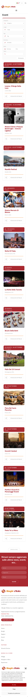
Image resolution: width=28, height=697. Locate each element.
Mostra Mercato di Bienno (12, 211)
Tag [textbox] (8, 36)
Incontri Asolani (11, 451)
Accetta (14, 684)
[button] (25, 668)
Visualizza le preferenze (14, 693)
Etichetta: (6, 40)
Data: (5, 46)
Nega (14, 689)
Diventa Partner (5, 648)
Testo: (5, 51)
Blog (2, 640)
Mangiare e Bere (5, 659)
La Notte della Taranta (13, 290)
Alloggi (3, 656)
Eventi (3, 637)
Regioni (3, 634)
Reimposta (21, 58)
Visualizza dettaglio (16, 96)
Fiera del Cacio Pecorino (10, 409)
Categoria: (6, 20)
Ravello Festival (11, 169)
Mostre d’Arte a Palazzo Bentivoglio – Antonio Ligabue (14, 129)
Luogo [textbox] (8, 29)
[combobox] (15, 23)
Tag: (4, 33)
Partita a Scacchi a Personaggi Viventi (12, 491)
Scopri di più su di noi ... (7, 620)
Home (3, 628)
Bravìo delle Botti (11, 331)
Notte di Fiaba (10, 251)
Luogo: (5, 27)
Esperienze (4, 662)
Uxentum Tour (5, 614)
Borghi (3, 631)
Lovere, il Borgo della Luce (13, 87)
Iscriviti (14, 582)
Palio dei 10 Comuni (12, 369)
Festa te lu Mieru (11, 530)
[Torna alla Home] (8, 7)
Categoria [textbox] (9, 23)
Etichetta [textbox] (9, 42)
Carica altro (14, 549)
